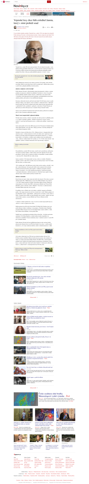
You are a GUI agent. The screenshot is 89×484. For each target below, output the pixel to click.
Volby (28, 8)
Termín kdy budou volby (18, 464)
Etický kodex (46, 480)
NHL (35, 467)
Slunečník (43, 473)
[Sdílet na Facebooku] (51, 256)
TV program (58, 10)
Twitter (22, 480)
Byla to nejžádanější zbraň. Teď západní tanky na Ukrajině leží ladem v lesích (38, 347)
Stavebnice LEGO (33, 475)
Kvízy (47, 10)
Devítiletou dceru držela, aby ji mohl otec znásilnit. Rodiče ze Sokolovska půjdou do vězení (39, 307)
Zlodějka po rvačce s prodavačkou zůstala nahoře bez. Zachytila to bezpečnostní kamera (40, 357)
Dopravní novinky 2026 (70, 462)
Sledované (68, 10)
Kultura (51, 8)
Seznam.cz (85, 1)
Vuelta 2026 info (27, 459)
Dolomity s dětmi (58, 467)
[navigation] (1, 2)
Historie (32, 10)
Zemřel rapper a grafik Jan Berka (35, 377)
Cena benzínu (52, 471)
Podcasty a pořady (38, 10)
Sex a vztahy (29, 368)
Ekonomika (56, 8)
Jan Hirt (25, 462)
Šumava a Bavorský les (59, 462)
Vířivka (68, 473)
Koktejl (63, 8)
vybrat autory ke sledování (21, 28)
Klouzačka (48, 473)
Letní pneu (48, 475)
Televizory (58, 475)
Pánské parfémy (71, 475)
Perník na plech (48, 467)
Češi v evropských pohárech (61, 471)
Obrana (23, 259)
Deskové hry (53, 475)
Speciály (50, 10)
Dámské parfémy (41, 475)
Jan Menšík (19, 26)
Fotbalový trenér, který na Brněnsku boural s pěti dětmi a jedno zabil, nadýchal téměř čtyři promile (44, 424)
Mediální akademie (39, 480)
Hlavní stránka (16, 8)
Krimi (48, 8)
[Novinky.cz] (21, 6)
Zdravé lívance (48, 462)
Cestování (29, 10)
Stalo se (21, 8)
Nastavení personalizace (68, 480)
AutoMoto (21, 10)
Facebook (18, 480)
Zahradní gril (63, 473)
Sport (44, 10)
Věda (25, 10)
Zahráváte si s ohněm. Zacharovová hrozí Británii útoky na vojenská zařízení (22, 424)
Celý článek (71, 401)
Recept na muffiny (48, 460)
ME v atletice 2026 (38, 464)
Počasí (53, 10)
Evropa (28, 319)
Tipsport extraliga (38, 462)
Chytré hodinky (64, 475)
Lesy (27, 259)
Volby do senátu (17, 465)
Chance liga (37, 459)
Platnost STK (68, 467)
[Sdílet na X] (53, 256)
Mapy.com (31, 471)
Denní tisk (63, 10)
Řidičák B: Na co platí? (70, 464)
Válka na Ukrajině (38, 8)
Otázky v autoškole (69, 465)
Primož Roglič (26, 465)
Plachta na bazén (31, 473)
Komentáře (45, 8)
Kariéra (30, 480)
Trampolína (38, 473)
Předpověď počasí (37, 471)
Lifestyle (60, 8)
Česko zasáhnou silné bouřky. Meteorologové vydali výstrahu (51, 394)
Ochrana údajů (52, 480)
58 (53, 27)
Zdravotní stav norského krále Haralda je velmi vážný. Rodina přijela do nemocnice (65, 424)
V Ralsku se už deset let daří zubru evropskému (38, 266)
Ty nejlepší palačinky (49, 459)
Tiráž (34, 480)
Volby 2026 (16, 459)
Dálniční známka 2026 (70, 460)
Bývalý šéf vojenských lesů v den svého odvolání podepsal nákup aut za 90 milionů (39, 277)
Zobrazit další (33, 297)
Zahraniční (32, 8)
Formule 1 (36, 465)
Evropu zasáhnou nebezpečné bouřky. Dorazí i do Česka (39, 337)
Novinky (22, 26)
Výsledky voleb (16, 462)
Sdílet (50, 27)
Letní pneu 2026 (69, 459)
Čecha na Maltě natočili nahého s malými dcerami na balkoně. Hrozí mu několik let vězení (40, 317)
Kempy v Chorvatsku (59, 459)
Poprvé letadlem (58, 460)
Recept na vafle (48, 465)
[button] (34, 52)
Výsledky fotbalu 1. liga (39, 460)
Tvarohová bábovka (48, 464)
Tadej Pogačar (27, 464)
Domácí (25, 8)
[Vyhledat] (49, 1)
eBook (45, 27)
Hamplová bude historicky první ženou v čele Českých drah (40, 327)
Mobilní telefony (26, 475)
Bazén (26, 473)
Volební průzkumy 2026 (18, 460)
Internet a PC (16, 10)
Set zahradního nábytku (55, 473)
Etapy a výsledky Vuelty (28, 460)
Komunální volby (17, 467)
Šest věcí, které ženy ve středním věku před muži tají (39, 367)
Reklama (26, 480)
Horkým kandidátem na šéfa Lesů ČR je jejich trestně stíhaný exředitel (40, 287)
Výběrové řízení (32, 259)
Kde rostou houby (45, 471)
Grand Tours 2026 (27, 467)
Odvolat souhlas (59, 480)
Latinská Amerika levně (59, 465)
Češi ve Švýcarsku (58, 464)
